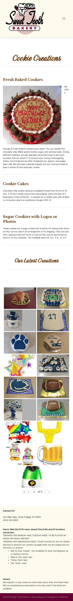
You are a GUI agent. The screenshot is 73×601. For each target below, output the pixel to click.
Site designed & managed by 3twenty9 (50, 597)
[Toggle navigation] (64, 18)
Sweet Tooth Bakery (20, 597)
